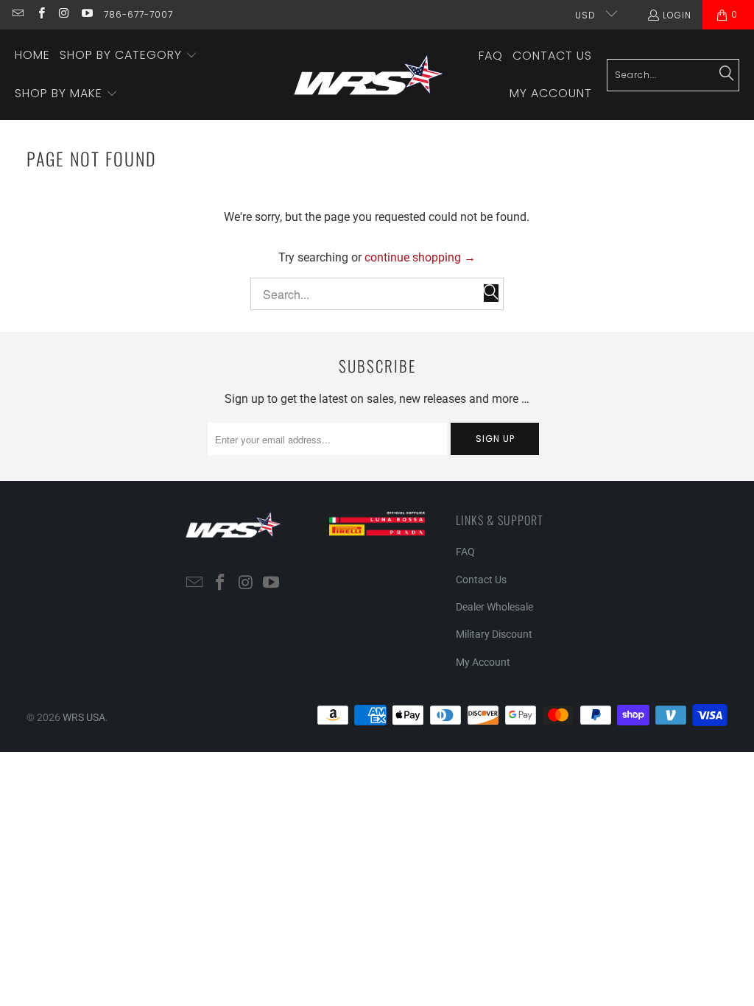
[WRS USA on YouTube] (86, 14)
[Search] (726, 74)
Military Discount (494, 634)
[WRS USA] (369, 75)
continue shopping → (420, 257)
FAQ (465, 551)
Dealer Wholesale (494, 607)
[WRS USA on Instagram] (63, 14)
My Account (483, 662)
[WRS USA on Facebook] (40, 14)
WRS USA (84, 717)
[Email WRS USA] (17, 14)
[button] (128, 56)
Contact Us (481, 579)
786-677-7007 (138, 14)
